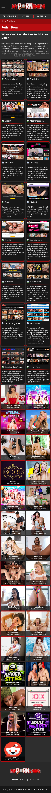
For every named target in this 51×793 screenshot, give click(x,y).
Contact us (18, 779)
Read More (22, 55)
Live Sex (25, 16)
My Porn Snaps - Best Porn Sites (33, 789)
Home (3, 21)
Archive (35, 779)
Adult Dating (9, 16)
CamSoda (41, 16)
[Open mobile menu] (3, 7)
